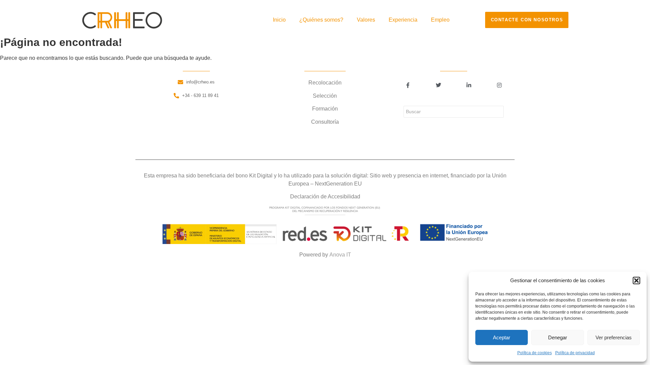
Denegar (557, 337)
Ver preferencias (613, 337)
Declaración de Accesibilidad (325, 196)
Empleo (440, 20)
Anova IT (340, 255)
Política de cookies (534, 352)
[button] (636, 280)
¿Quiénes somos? (321, 20)
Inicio (279, 20)
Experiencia (403, 20)
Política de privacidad (575, 352)
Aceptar (501, 337)
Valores (366, 20)
